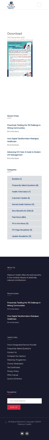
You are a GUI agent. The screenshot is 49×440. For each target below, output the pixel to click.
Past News (16, 217)
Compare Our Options (16, 356)
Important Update (19, 198)
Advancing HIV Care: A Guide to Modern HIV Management (24, 153)
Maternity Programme (16, 360)
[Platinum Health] (24, 4)
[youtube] (22, 434)
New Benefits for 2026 (21, 211)
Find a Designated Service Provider (22, 345)
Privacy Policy (13, 371)
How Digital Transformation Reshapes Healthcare (23, 140)
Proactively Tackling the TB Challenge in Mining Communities (24, 126)
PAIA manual (12, 375)
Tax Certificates (13, 367)
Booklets (15, 179)
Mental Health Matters (21, 204)
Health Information (20, 192)
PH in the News (13, 131)
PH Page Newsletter (20, 230)
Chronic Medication (15, 364)
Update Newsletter (20, 236)
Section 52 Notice (14, 379)
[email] (27, 434)
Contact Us (12, 352)
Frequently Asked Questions (24, 185)
